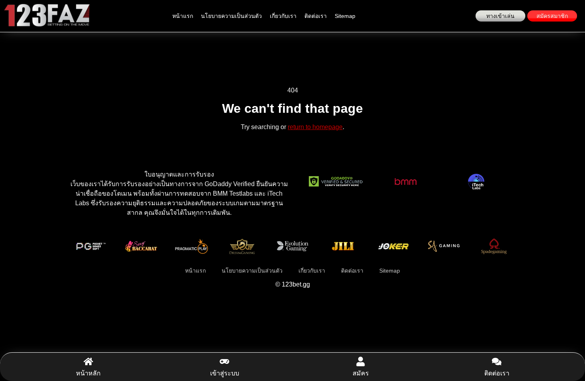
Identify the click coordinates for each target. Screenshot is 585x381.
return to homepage (315, 127)
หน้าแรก (182, 16)
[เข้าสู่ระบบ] (224, 361)
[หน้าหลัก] (88, 361)
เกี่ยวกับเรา (283, 16)
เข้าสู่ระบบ (224, 373)
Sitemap (345, 16)
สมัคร (361, 373)
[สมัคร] (360, 361)
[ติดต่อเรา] (496, 361)
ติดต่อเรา (315, 16)
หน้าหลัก (88, 373)
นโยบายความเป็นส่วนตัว (231, 16)
